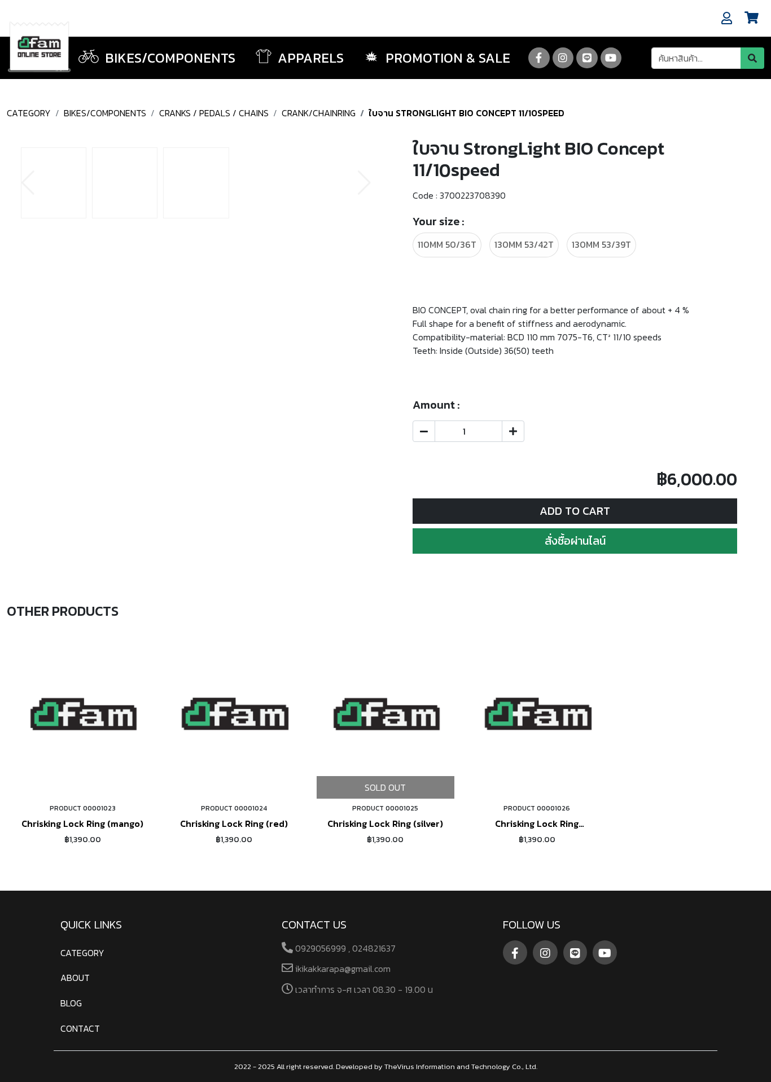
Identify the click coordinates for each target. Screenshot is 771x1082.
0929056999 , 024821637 (344, 948)
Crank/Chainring (319, 113)
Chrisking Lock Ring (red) (234, 823)
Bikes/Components (105, 113)
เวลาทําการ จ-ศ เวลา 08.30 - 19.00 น (363, 989)
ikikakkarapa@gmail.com (342, 968)
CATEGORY (29, 113)
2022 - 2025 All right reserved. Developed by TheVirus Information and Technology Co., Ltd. (385, 1066)
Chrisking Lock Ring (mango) (82, 823)
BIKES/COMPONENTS (168, 58)
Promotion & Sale (446, 58)
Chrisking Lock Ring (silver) (385, 823)
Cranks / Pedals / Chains (214, 113)
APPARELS (309, 58)
